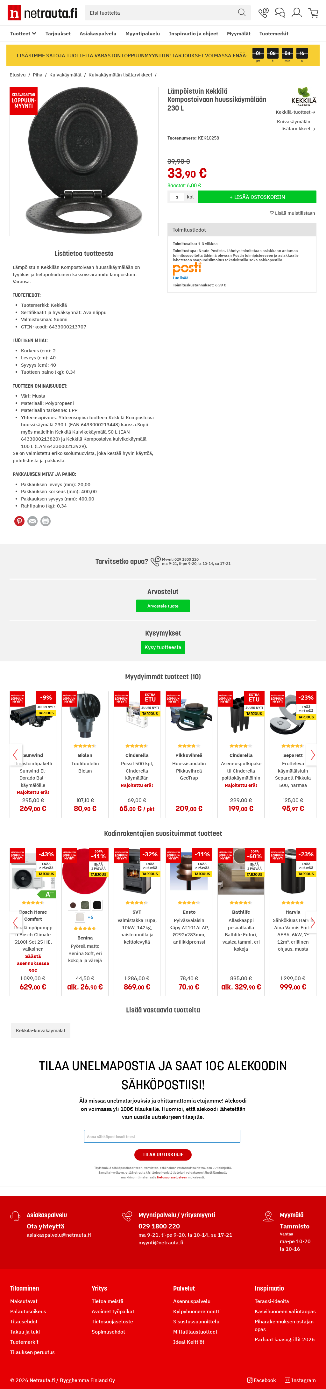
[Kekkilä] (304, 96)
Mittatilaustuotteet (195, 1331)
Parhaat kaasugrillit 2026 (285, 1339)
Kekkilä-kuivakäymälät (40, 1030)
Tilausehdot (24, 1321)
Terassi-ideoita (272, 1301)
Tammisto (294, 1226)
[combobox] (168, 12)
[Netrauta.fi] (42, 12)
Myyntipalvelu (142, 33)
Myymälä (291, 1215)
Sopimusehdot (108, 1331)
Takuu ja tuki (25, 1331)
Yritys (99, 1288)
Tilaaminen (24, 1288)
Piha (38, 75)
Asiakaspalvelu (98, 33)
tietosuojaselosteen (172, 1177)
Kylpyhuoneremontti (197, 1311)
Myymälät (239, 33)
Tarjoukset (58, 33)
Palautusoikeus (28, 1311)
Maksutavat (24, 1301)
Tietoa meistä (108, 1301)
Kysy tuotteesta (163, 647)
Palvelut (184, 1288)
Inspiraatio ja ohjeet (193, 33)
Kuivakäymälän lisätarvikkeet (121, 75)
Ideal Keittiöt (188, 1342)
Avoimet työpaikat (113, 1311)
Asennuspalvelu (191, 1301)
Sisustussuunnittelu (196, 1321)
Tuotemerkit (273, 33)
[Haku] (242, 12)
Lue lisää (180, 277)
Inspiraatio (269, 1288)
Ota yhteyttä (45, 1226)
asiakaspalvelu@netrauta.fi (59, 1235)
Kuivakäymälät (66, 75)
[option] (73, 905)
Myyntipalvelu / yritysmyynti (176, 1215)
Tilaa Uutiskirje (163, 1154)
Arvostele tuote (163, 606)
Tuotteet (20, 33)
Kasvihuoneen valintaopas (285, 1311)
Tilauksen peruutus (32, 1352)
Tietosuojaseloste (112, 1321)
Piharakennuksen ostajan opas (284, 1325)
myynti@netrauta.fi (160, 1242)
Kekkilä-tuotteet (293, 112)
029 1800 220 (159, 1226)
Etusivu (18, 75)
